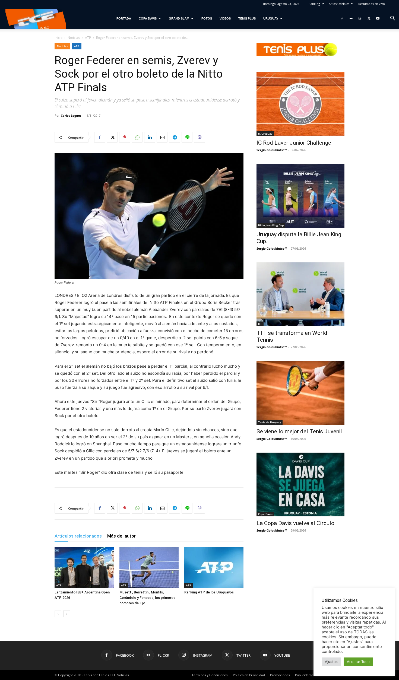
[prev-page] (58, 614)
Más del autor (121, 536)
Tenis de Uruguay (269, 422)
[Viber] (199, 137)
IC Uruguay (265, 133)
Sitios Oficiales (339, 4)
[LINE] (187, 137)
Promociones (280, 675)
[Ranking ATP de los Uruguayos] (213, 567)
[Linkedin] (149, 137)
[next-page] (66, 614)
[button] (392, 18)
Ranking (314, 4)
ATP (88, 37)
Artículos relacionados (78, 536)
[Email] (162, 137)
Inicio (58, 37)
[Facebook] (342, 18)
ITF (260, 324)
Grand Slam (179, 18)
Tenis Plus (247, 18)
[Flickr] (351, 18)
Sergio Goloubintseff (271, 150)
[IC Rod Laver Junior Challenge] (300, 104)
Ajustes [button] (331, 661)
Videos (225, 18)
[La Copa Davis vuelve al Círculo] (300, 484)
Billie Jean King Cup (271, 225)
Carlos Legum (71, 115)
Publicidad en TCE (308, 675)
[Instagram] (360, 18)
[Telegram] (174, 137)
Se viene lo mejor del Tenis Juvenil (299, 431)
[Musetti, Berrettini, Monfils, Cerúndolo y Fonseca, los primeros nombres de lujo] (149, 567)
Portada (123, 18)
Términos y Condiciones (210, 675)
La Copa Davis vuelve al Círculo (295, 523)
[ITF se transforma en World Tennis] (300, 294)
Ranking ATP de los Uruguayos (209, 592)
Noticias (74, 37)
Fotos (206, 18)
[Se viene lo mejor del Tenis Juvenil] (300, 393)
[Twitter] (369, 18)
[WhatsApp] (137, 137)
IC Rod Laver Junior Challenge (293, 142)
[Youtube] (378, 18)
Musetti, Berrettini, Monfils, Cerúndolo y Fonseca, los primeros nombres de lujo (147, 597)
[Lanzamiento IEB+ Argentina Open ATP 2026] (84, 567)
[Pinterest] (124, 137)
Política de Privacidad (249, 675)
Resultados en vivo (371, 4)
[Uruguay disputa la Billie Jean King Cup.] (300, 196)
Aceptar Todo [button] (358, 661)
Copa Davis (148, 18)
